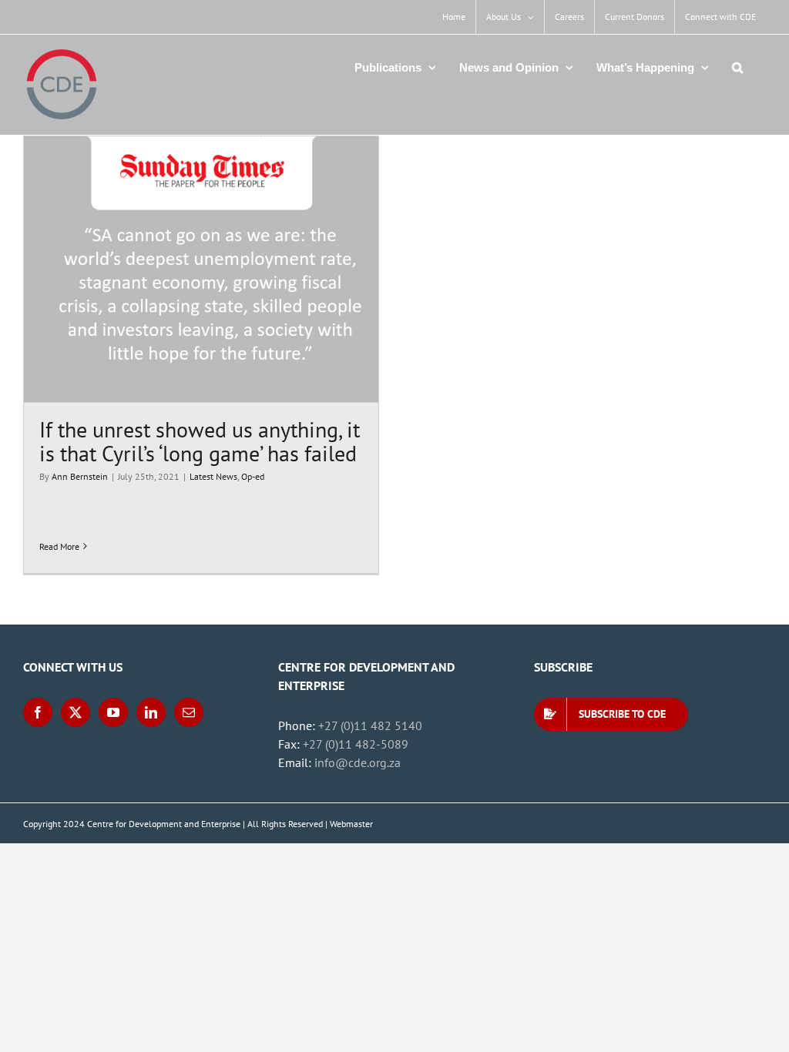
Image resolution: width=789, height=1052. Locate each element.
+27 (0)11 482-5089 (355, 744)
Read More (59, 546)
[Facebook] (37, 712)
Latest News (213, 476)
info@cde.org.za (357, 762)
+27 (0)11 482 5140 (370, 725)
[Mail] (188, 712)
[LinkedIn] (151, 712)
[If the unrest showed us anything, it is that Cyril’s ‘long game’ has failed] (201, 269)
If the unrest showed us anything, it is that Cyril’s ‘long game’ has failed (199, 441)
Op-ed (252, 476)
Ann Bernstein (80, 476)
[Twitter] (75, 712)
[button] (737, 67)
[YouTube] (113, 712)
